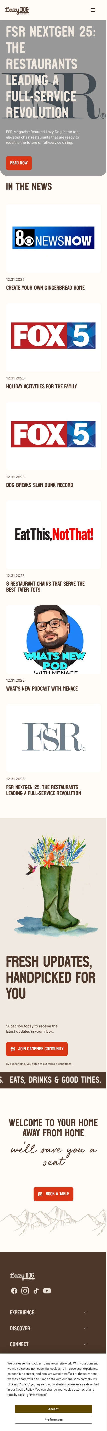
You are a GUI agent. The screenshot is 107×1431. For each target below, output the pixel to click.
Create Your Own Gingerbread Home (45, 288)
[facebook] (14, 1291)
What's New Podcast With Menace (42, 689)
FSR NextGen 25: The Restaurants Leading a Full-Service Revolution (43, 790)
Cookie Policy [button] (25, 1389)
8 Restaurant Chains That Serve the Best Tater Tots (45, 587)
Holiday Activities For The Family (41, 387)
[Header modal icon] (93, 10)
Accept (53, 1409)
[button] (93, 10)
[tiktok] (36, 1291)
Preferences (54, 1420)
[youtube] (47, 1291)
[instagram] (25, 1291)
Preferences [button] (38, 1395)
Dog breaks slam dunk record (39, 485)
